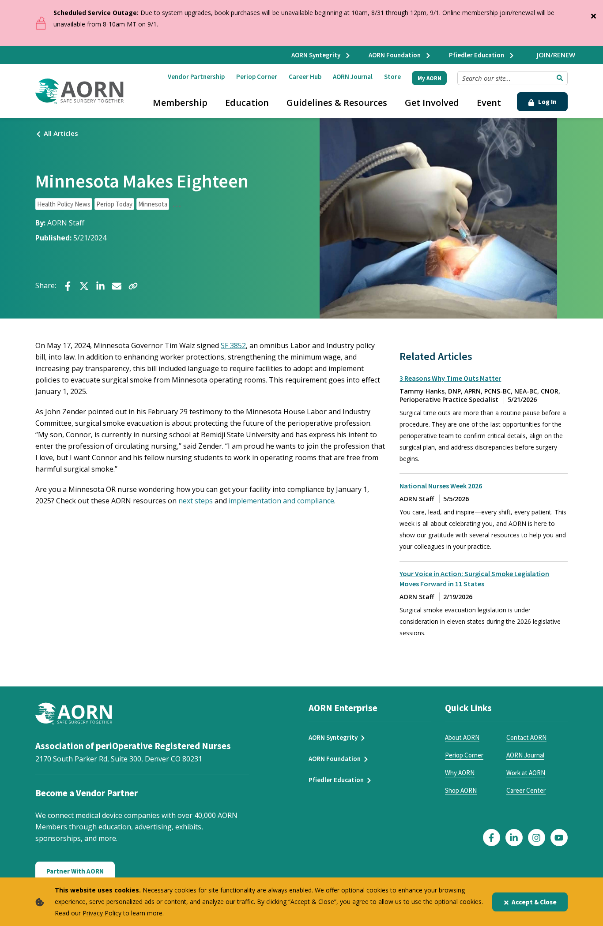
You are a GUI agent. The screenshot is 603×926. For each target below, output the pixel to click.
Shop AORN (461, 790)
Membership (180, 103)
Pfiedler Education (477, 55)
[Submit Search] (559, 78)
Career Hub (305, 76)
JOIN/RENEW (556, 54)
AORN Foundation (395, 55)
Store (392, 76)
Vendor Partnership (196, 76)
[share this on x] (84, 285)
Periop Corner (256, 76)
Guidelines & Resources (336, 103)
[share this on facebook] (67, 285)
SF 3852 (233, 345)
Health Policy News (63, 204)
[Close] (593, 14)
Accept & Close (534, 902)
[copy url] (133, 285)
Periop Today (114, 204)
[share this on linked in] (100, 285)
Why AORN (460, 773)
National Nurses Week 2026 (440, 485)
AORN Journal (353, 76)
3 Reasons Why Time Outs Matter (450, 378)
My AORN (429, 78)
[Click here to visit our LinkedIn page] (514, 837)
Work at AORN (525, 773)
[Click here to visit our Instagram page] (536, 837)
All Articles (61, 133)
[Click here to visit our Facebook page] (491, 837)
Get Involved (432, 103)
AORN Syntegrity (316, 55)
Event (489, 103)
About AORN (462, 737)
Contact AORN (526, 737)
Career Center (526, 790)
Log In (547, 101)
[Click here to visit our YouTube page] (559, 837)
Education (247, 103)
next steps (195, 501)
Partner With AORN (75, 871)
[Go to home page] (79, 91)
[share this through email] (116, 285)
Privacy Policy (102, 913)
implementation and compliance (281, 501)
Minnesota (152, 204)
